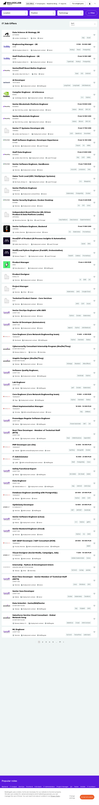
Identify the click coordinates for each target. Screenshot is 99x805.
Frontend (29, 787)
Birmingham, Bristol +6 (21, 50)
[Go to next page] (63, 642)
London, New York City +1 (22, 74)
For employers (78, 4)
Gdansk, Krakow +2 (20, 486)
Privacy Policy (55, 796)
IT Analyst (13, 787)
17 (60, 642)
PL (95, 3)
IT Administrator (49, 787)
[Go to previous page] (35, 642)
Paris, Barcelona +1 (20, 268)
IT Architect (91, 787)
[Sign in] (90, 4)
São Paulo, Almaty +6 (21, 182)
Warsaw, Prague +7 (20, 256)
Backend (5, 787)
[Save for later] (94, 35)
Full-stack (38, 787)
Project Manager (62, 787)
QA (71, 787)
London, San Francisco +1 (22, 134)
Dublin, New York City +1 (21, 244)
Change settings (72, 797)
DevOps (21, 787)
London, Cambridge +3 (21, 38)
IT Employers (40, 4)
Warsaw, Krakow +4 (20, 352)
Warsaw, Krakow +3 (20, 623)
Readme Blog (52, 4)
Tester (76, 787)
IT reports (62, 4)
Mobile (82, 787)
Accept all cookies (87, 797)
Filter (92, 13)
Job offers (30, 4)
